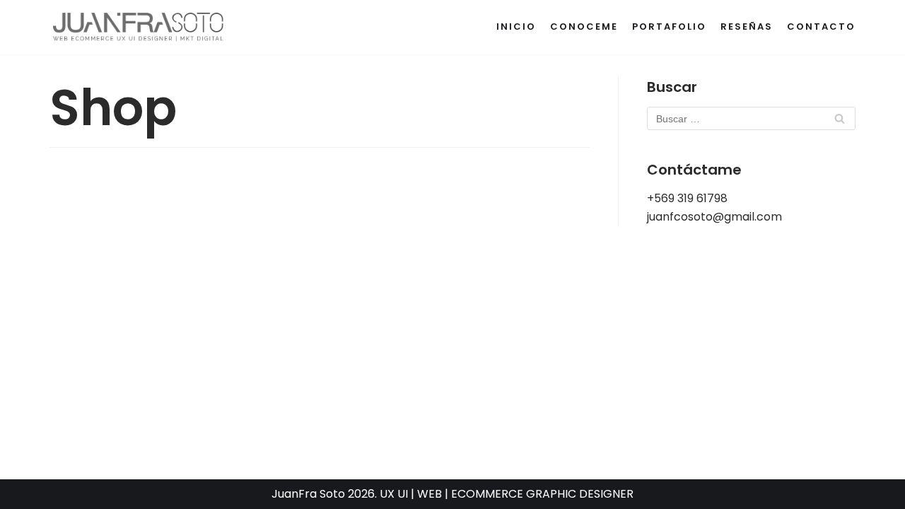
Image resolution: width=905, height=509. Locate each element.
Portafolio (669, 26)
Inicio (516, 26)
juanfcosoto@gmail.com (714, 217)
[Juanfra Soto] (138, 27)
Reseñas (746, 26)
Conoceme (584, 26)
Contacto (821, 26)
